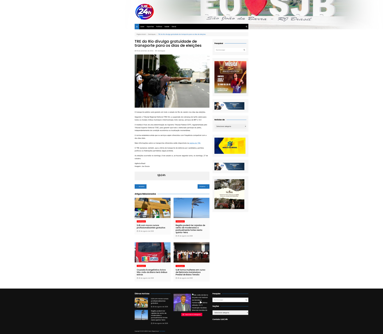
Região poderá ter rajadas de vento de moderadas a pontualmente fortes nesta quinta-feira (190, 229)
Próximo (202, 186)
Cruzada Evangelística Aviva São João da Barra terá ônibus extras (152, 272)
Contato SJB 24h (220, 319)
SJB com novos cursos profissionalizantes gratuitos (151, 226)
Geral (174, 26)
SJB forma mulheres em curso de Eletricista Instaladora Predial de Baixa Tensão (190, 272)
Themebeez (162, 331)
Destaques (161, 51)
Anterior (142, 186)
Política (159, 26)
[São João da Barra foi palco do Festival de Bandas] (200, 302)
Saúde (166, 26)
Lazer (142, 26)
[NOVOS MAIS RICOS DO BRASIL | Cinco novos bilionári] (182, 302)
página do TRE (194, 143)
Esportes (150, 26)
